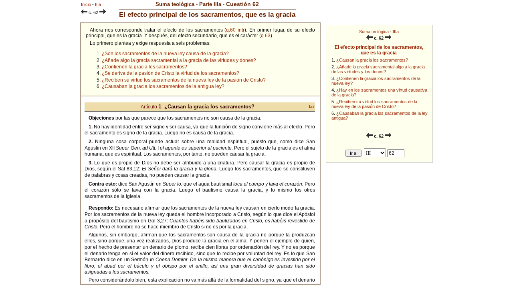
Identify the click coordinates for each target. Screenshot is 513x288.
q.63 (266, 35)
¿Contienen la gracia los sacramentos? (144, 67)
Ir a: (353, 153)
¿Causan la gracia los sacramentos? (372, 60)
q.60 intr (235, 30)
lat (311, 106)
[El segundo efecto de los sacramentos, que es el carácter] (388, 38)
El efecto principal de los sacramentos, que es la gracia (379, 50)
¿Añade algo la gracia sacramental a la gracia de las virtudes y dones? (179, 60)
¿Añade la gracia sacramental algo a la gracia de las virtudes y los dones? (378, 69)
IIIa (396, 31)
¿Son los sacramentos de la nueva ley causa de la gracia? (165, 53)
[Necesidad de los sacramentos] (369, 38)
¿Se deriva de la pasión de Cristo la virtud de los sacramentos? (170, 73)
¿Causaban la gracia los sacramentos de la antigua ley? (163, 86)
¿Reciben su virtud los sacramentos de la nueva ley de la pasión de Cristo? (374, 104)
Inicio (86, 4)
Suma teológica (374, 31)
